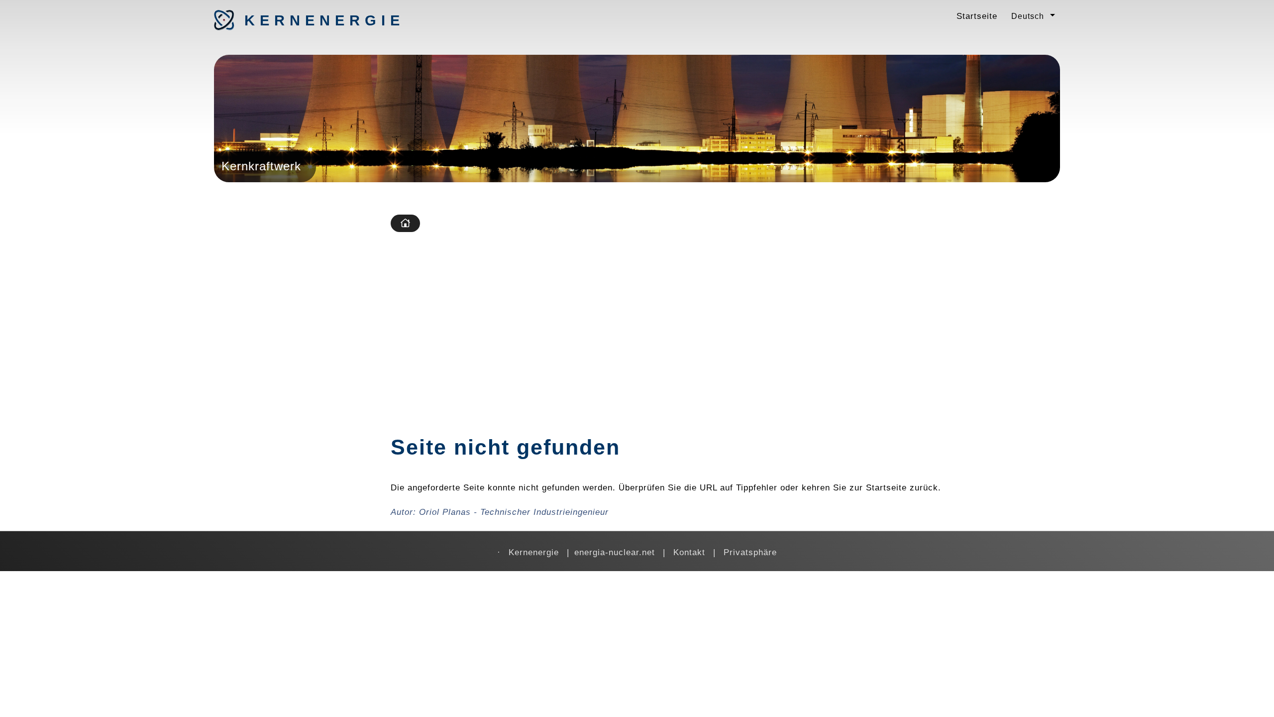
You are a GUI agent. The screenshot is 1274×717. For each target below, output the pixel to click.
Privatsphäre (750, 552)
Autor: (500, 512)
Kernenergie (296, 20)
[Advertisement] (723, 314)
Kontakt (689, 552)
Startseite (976, 16)
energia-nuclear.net (614, 552)
